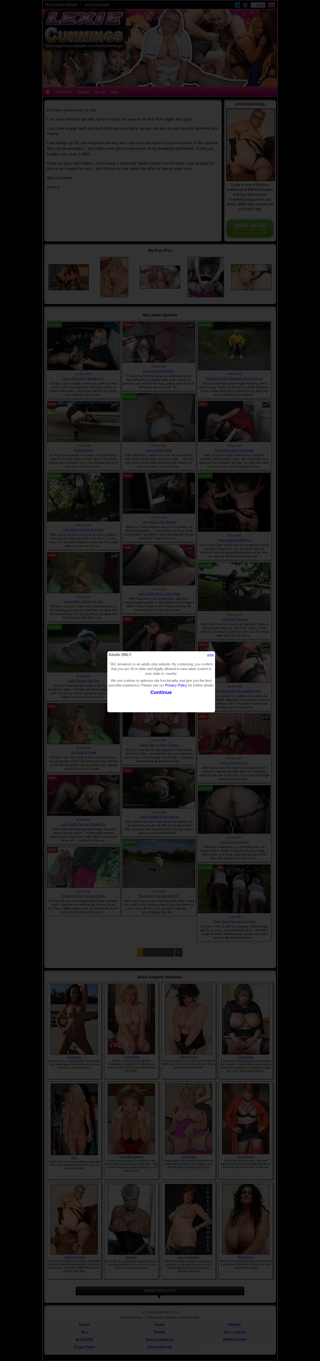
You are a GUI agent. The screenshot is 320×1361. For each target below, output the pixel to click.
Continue (161, 692)
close (210, 654)
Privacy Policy (176, 685)
